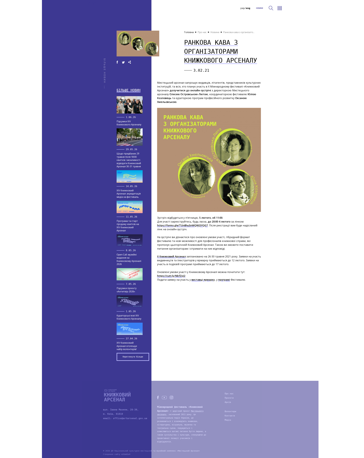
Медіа (228, 420)
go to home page (96, 8)
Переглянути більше (133, 357)
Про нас (202, 32)
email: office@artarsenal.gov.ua (125, 418)
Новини (214, 32)
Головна (189, 32)
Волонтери (230, 411)
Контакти (230, 415)
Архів (228, 402)
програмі (224, 279)
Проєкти (229, 398)
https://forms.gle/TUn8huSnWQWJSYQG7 (182, 225)
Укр (242, 8)
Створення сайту (116, 454)
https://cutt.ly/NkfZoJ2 (171, 276)
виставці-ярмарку (203, 279)
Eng (248, 8)
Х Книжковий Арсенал (171, 256)
